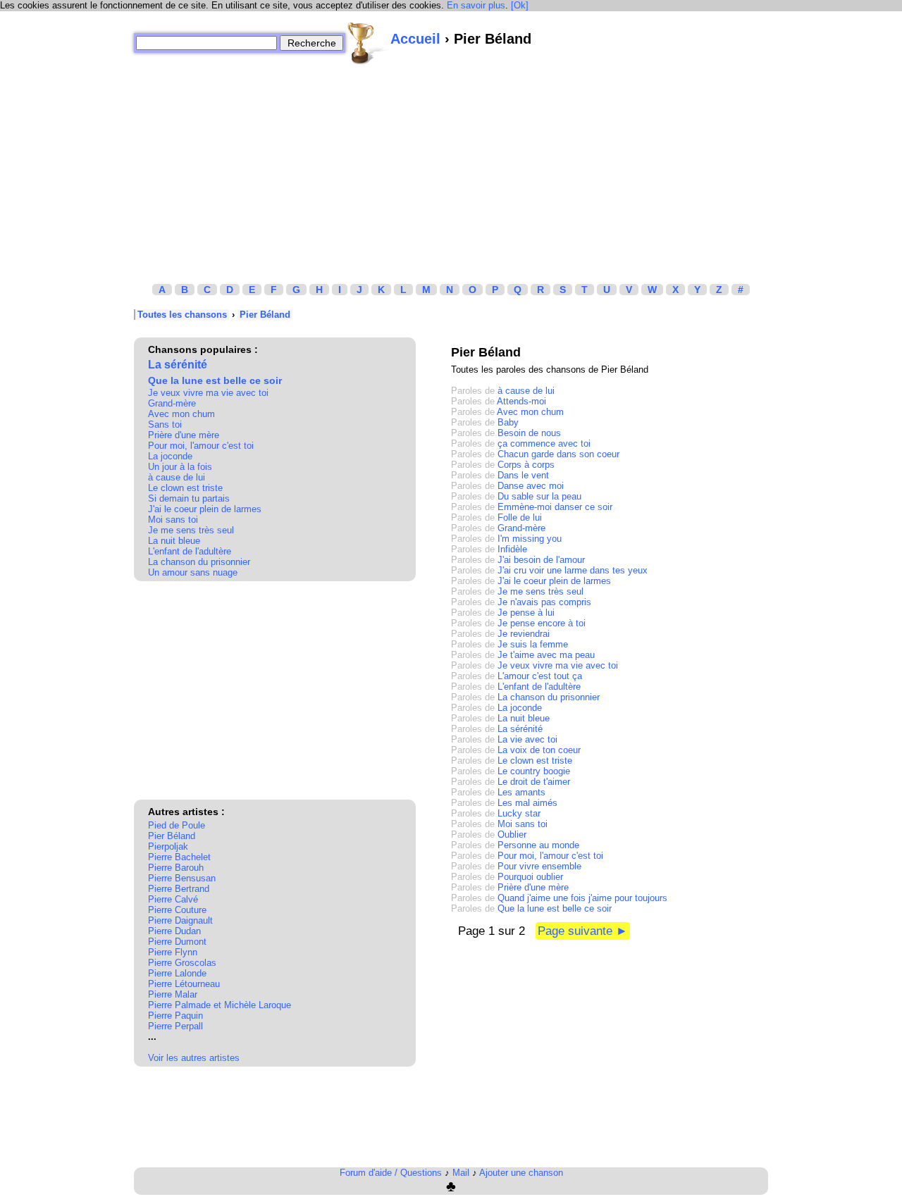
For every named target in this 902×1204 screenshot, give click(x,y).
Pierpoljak (168, 846)
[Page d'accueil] (367, 43)
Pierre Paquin (175, 1015)
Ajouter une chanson (521, 1172)
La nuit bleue (174, 540)
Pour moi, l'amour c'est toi (201, 445)
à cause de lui (176, 477)
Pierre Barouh (176, 867)
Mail (460, 1172)
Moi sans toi (173, 519)
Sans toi (165, 424)
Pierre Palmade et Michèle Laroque (219, 1005)
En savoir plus (476, 5)
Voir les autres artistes (194, 1058)
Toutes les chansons (182, 314)
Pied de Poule (176, 825)
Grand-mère (172, 403)
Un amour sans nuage (192, 572)
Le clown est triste (185, 488)
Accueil (415, 38)
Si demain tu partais (189, 498)
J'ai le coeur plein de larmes (204, 509)
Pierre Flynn (172, 952)
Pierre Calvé (173, 899)
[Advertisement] (451, 164)
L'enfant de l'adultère (189, 551)
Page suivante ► (583, 931)
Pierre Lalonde (177, 973)
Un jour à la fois (180, 466)
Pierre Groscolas (182, 962)
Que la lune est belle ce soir (215, 380)
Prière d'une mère (183, 435)
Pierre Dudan (174, 931)
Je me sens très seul (191, 530)
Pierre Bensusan (182, 878)
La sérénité (177, 365)
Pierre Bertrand (178, 888)
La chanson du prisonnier (199, 562)
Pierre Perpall (175, 1026)
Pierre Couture (177, 910)
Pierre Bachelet (179, 857)
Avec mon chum (181, 414)
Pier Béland (265, 314)
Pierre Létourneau (184, 984)
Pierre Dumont (177, 941)
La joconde (170, 456)
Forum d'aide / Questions (391, 1172)
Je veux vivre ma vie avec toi (208, 392)
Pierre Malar (172, 994)
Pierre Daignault (180, 920)
